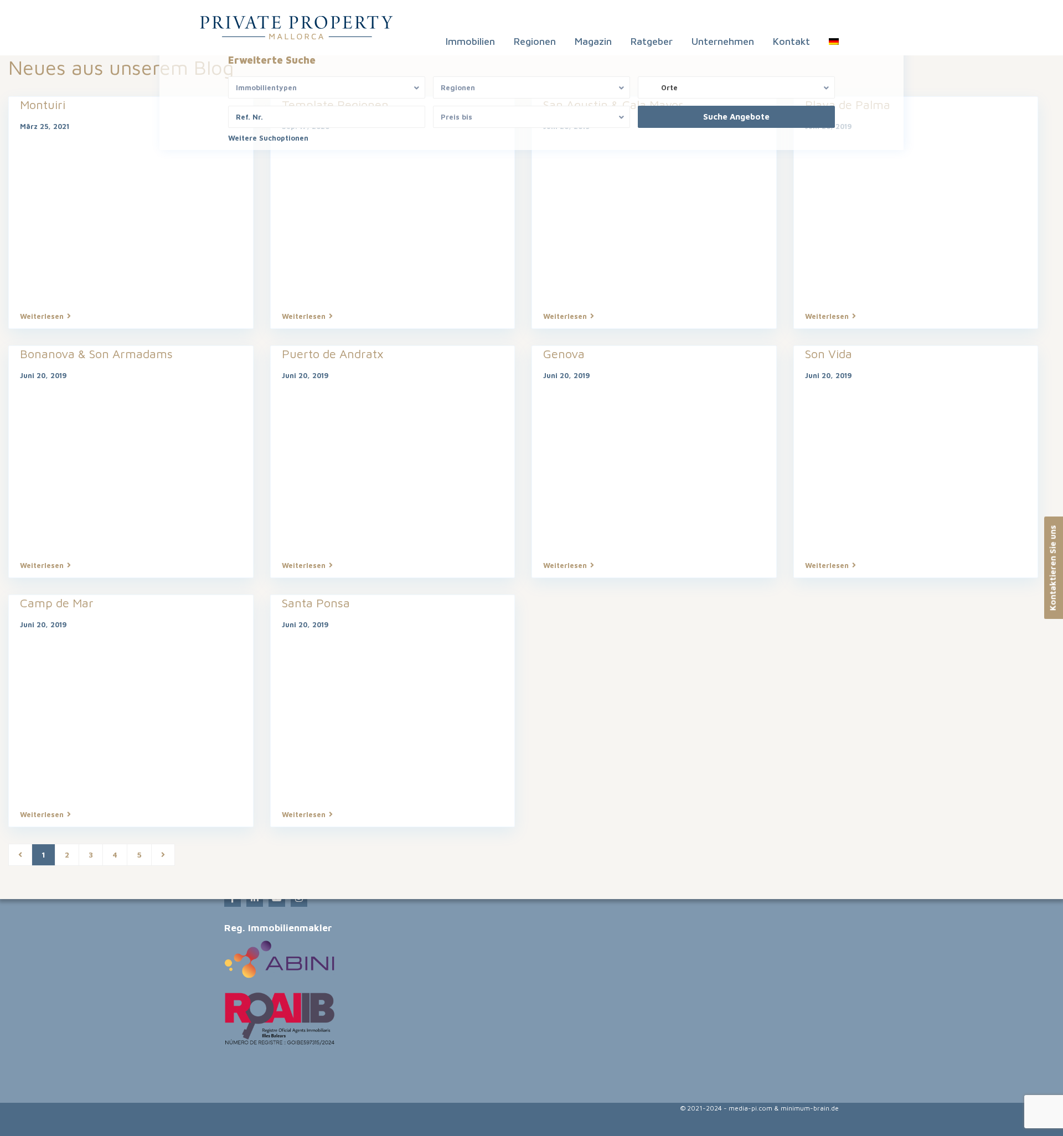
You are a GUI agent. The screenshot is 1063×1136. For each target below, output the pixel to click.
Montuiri (42, 104)
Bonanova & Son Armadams (96, 354)
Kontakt (791, 41)
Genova (564, 354)
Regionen (535, 41)
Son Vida (828, 354)
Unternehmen (723, 41)
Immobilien (470, 41)
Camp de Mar (57, 603)
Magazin (593, 41)
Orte (669, 87)
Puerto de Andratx (333, 354)
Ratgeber (652, 41)
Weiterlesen (42, 316)
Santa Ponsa (316, 603)
